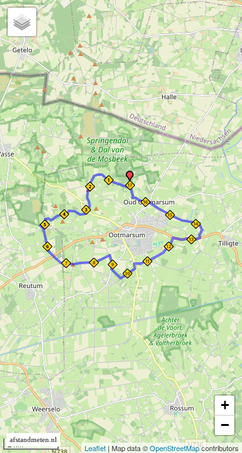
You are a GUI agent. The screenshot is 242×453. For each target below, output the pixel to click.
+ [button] (225, 405)
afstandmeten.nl (33, 439)
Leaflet (95, 448)
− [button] (225, 425)
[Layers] (22, 22)
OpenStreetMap (174, 448)
